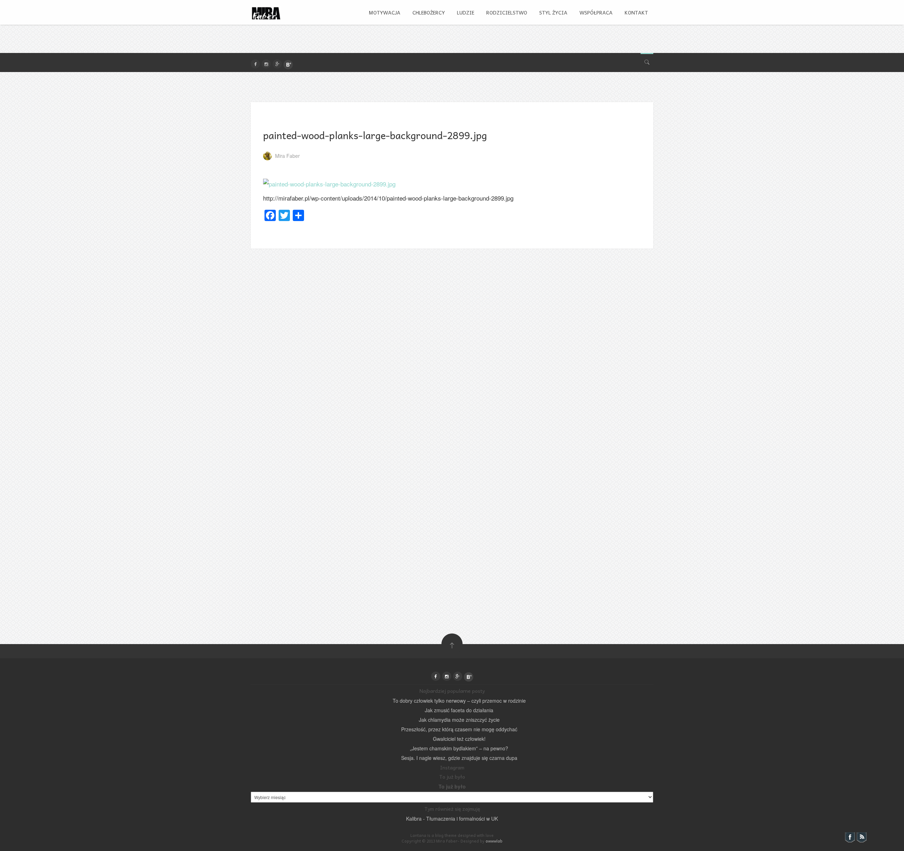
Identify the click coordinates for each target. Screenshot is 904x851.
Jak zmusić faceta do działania (459, 710)
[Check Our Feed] (861, 836)
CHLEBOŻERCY (428, 12)
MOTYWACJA (384, 12)
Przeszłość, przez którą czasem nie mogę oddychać (459, 729)
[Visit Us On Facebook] (850, 836)
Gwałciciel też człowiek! (459, 738)
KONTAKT (636, 12)
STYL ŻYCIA (553, 12)
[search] (647, 60)
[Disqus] (452, 337)
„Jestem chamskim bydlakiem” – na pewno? (459, 748)
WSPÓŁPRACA (596, 12)
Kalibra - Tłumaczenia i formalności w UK (452, 818)
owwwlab (494, 841)
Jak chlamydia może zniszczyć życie (459, 719)
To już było (452, 786)
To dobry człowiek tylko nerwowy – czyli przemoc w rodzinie (459, 700)
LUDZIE (465, 12)
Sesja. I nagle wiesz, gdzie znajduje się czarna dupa (459, 757)
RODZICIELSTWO (506, 12)
